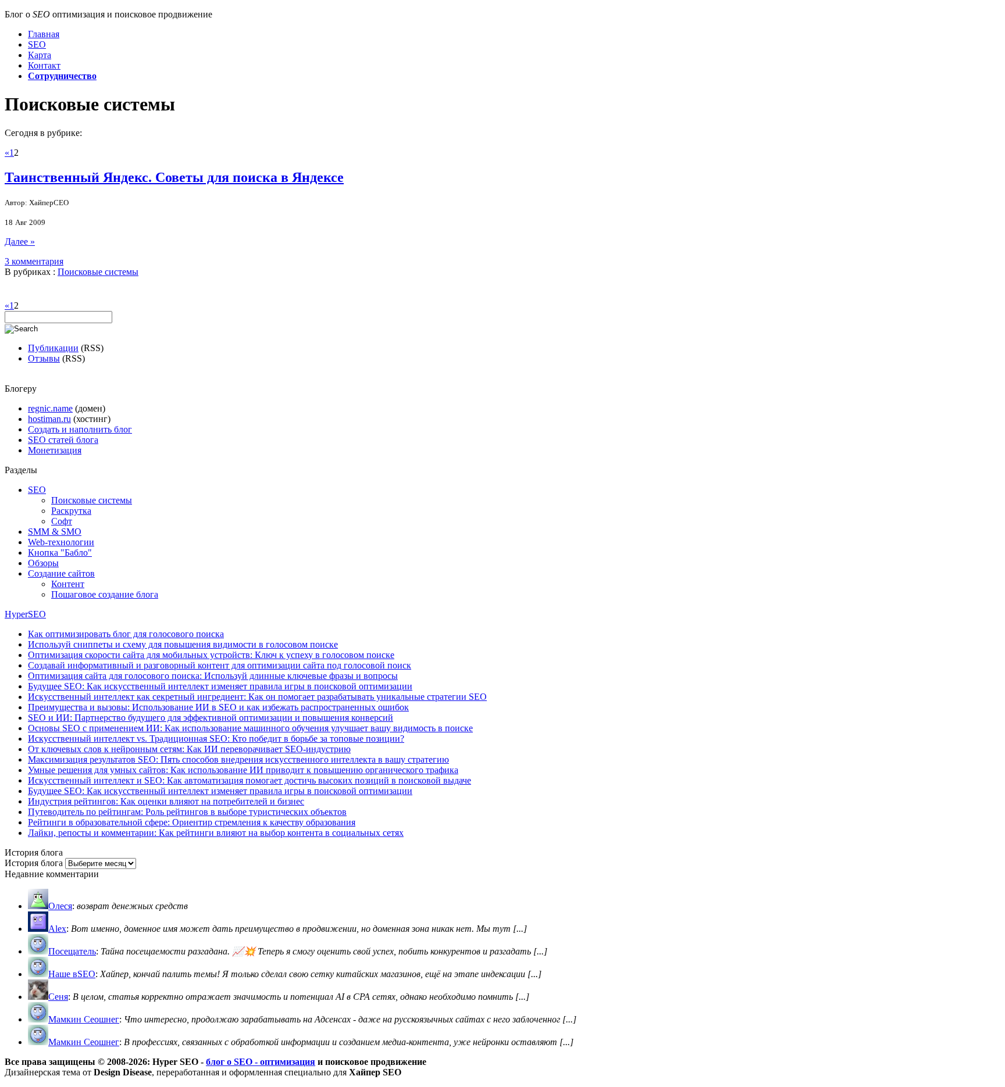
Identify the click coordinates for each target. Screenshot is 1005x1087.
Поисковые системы (98, 272)
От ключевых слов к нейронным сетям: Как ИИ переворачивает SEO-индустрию (189, 749)
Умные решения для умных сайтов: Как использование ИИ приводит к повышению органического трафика (243, 770)
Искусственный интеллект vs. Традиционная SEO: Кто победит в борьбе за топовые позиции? (216, 738)
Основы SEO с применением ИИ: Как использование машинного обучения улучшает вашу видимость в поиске (250, 728)
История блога (34, 863)
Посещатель (72, 951)
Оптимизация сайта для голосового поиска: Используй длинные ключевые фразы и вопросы (213, 676)
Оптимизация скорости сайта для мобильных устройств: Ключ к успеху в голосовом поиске (211, 655)
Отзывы (44, 358)
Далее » (20, 241)
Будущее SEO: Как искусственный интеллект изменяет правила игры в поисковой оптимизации (220, 686)
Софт (61, 521)
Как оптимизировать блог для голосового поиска (126, 634)
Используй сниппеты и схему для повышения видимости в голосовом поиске (183, 644)
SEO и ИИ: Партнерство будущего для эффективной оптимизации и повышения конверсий (210, 718)
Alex (57, 929)
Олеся (60, 906)
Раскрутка (71, 511)
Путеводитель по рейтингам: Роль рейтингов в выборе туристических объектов (187, 812)
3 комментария (34, 261)
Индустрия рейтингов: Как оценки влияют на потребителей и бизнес (166, 801)
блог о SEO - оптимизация (260, 1062)
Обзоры (43, 563)
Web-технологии (61, 542)
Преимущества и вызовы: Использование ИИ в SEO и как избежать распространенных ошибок (218, 707)
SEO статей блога (63, 440)
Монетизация (54, 450)
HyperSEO (25, 614)
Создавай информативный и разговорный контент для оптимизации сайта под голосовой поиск (219, 665)
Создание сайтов (61, 573)
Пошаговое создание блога (104, 594)
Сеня (58, 997)
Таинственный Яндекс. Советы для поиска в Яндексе (174, 177)
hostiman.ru (49, 419)
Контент (67, 584)
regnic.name (50, 408)
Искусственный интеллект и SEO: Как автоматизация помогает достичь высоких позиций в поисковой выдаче (249, 780)
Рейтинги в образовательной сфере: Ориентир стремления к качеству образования (191, 822)
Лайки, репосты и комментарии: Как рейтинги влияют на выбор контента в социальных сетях (216, 833)
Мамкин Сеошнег (83, 1019)
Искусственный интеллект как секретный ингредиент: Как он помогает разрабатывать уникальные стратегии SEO (257, 697)
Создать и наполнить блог (80, 429)
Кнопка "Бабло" (60, 552)
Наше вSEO (71, 974)
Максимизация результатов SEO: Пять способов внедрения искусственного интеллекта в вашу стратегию (238, 759)
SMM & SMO (54, 532)
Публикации (53, 348)
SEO (37, 490)
